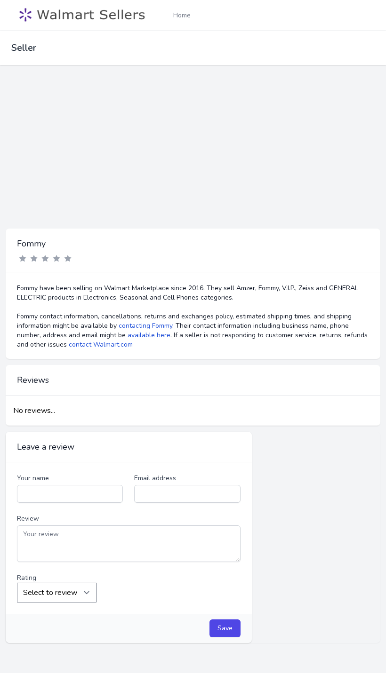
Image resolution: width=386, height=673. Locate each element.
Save (225, 628)
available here (149, 335)
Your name (33, 478)
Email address (155, 478)
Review (28, 518)
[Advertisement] (193, 158)
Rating (26, 577)
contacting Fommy (145, 325)
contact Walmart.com (101, 344)
